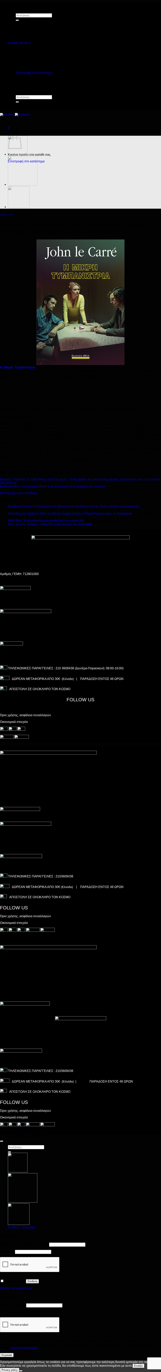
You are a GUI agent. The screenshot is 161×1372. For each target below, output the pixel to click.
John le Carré (6, 215)
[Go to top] (1, 1141)
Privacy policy (10, 1369)
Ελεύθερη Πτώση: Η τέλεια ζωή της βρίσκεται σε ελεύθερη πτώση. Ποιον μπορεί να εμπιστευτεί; (74, 506)
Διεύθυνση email (12, 1305)
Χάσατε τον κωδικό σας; (16, 1288)
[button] (19, 43)
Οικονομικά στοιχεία (14, 721)
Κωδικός (7, 1251)
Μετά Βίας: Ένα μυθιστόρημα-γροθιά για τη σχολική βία (46, 520)
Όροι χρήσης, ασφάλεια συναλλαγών (25, 715)
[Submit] (17, 20)
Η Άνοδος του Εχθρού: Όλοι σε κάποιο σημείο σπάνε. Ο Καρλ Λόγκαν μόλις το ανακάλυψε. (70, 513)
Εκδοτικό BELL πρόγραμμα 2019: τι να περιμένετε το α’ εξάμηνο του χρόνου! (52, 486)
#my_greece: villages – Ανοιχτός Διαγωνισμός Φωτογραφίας (50, 524)
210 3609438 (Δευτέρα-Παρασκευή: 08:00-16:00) (89, 668)
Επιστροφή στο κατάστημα (34, 73)
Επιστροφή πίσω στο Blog (18, 493)
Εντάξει (138, 1365)
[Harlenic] (15, 114)
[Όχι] (20, 1370)
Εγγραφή (7, 1355)
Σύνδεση (32, 1281)
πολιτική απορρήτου (24, 1348)
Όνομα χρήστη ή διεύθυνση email (24, 1244)
